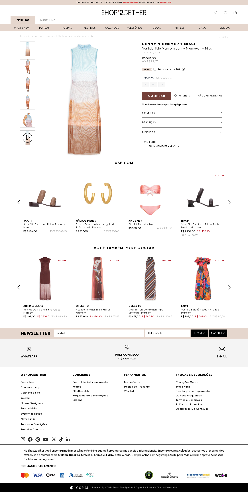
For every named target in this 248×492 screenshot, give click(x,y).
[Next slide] (229, 202)
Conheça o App (30, 387)
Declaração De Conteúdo (192, 408)
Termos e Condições (34, 424)
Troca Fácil (183, 386)
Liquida (225, 27)
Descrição (149, 122)
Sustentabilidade (31, 413)
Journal (25, 398)
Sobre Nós (27, 382)
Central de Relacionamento (90, 382)
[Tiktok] (61, 439)
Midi (90, 36)
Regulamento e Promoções (90, 395)
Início (23, 36)
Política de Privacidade (190, 404)
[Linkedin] (68, 439)
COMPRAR (156, 96)
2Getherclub (80, 391)
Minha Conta (132, 382)
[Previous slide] (19, 202)
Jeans (157, 27)
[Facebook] (30, 439)
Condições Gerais (187, 382)
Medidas (148, 132)
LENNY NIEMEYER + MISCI (169, 44)
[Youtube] (45, 439)
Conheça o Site (30, 392)
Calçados (112, 27)
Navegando (28, 419)
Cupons (77, 400)
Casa (202, 27)
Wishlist (129, 391)
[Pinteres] (37, 439)
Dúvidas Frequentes (189, 395)
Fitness (179, 27)
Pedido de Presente (137, 386)
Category (64, 36)
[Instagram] (23, 439)
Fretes (76, 386)
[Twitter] (53, 439)
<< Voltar (223, 37)
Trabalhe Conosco (32, 429)
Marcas (44, 27)
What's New (22, 27)
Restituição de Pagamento (193, 391)
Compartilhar (212, 95)
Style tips (148, 112)
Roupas (67, 27)
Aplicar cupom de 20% (169, 69)
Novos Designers (32, 403)
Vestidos (89, 27)
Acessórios (134, 27)
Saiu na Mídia (29, 408)
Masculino (48, 20)
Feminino (23, 20)
